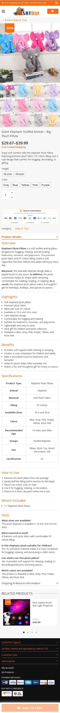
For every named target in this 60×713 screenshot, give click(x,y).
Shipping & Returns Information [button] (21, 583)
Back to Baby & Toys (16, 20)
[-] (11, 197)
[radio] (7, 174)
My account (8, 667)
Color (5, 179)
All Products (8, 672)
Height (5, 168)
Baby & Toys (22, 228)
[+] (11, 192)
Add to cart (32, 708)
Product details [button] (11, 237)
